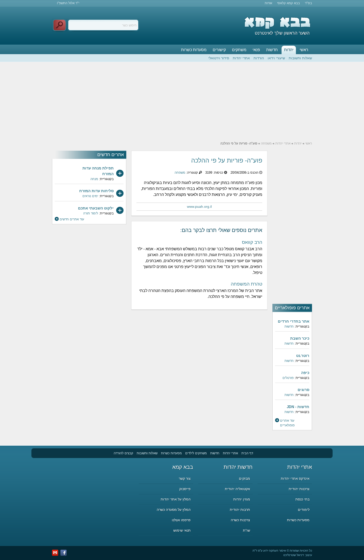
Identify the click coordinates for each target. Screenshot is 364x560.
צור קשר (185, 478)
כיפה (305, 373)
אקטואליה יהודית (237, 489)
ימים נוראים (90, 196)
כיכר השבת (299, 338)
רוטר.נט (302, 355)
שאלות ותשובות (300, 58)
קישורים (219, 50)
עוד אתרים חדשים (72, 219)
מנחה (94, 179)
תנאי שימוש (182, 530)
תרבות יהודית (240, 510)
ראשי (304, 50)
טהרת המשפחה (246, 284)
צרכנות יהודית (299, 489)
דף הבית (247, 453)
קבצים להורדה (123, 453)
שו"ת (246, 530)
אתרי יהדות (241, 58)
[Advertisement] (182, 101)
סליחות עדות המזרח (96, 191)
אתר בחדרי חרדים (293, 321)
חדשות (272, 50)
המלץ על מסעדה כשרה (174, 510)
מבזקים (244, 478)
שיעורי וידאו (276, 58)
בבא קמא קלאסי (288, 3)
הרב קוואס (252, 242)
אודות (268, 3)
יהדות (288, 50)
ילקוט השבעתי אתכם (96, 208)
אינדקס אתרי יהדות (295, 478)
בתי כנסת (302, 499)
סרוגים (303, 390)
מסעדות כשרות (194, 50)
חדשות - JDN (298, 407)
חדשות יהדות (238, 467)
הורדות (259, 58)
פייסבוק (185, 489)
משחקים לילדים (196, 453)
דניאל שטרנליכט (293, 555)
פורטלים (288, 378)
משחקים (239, 50)
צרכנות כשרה (240, 520)
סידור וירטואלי (218, 58)
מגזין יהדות (241, 499)
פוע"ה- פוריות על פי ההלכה (226, 160)
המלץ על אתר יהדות (176, 499)
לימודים (304, 510)
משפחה (266, 143)
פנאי (256, 50)
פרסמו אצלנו (181, 520)
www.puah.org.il (199, 206)
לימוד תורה (90, 213)
